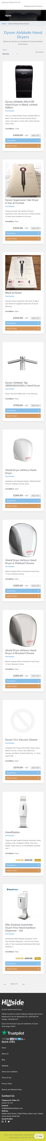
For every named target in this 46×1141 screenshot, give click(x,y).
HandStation (12, 832)
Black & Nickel (13, 292)
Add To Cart (12, 146)
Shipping (5, 1066)
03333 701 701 (7, 1103)
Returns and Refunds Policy (12, 1089)
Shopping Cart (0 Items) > (33, 6)
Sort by (4, 50)
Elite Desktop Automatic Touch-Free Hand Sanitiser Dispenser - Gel (20, 927)
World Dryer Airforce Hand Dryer (20, 471)
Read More (11, 140)
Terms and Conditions (10, 1072)
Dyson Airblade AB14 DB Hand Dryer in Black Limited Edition (21, 104)
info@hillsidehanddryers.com (12, 1108)
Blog (3, 1060)
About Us (5, 1054)
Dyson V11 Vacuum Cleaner (21, 739)
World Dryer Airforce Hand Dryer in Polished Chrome (20, 562)
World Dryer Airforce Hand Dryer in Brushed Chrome (20, 652)
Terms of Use (6, 1078)
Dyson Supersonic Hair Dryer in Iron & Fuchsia (22, 201)
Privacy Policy (7, 1083)
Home (4, 24)
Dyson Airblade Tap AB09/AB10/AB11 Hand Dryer (22, 384)
